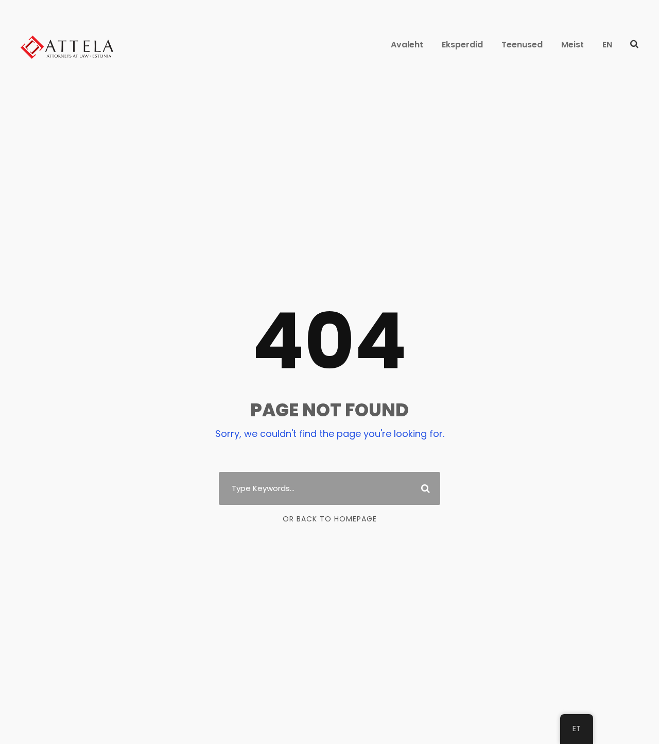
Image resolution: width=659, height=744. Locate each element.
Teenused (522, 44)
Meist (572, 44)
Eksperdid (462, 44)
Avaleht (407, 44)
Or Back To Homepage (330, 519)
